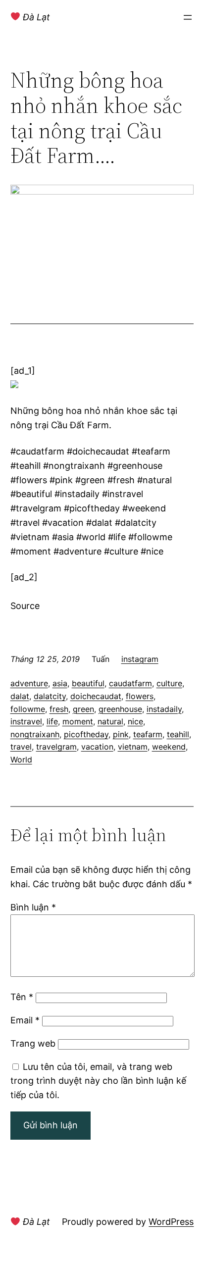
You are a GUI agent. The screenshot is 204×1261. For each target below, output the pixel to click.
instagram (139, 659)
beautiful (88, 683)
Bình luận (33, 907)
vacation (97, 747)
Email (25, 1020)
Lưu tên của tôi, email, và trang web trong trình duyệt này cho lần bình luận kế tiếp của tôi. (98, 1081)
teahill (178, 734)
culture (169, 683)
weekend (169, 747)
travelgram (56, 747)
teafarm (147, 734)
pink (121, 734)
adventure (29, 683)
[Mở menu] (188, 17)
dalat (19, 696)
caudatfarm (130, 683)
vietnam (133, 747)
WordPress (171, 1221)
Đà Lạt (35, 17)
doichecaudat (95, 696)
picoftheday (86, 734)
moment (77, 721)
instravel (26, 721)
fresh (59, 709)
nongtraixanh (34, 734)
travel (21, 747)
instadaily (164, 709)
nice (135, 721)
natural (110, 721)
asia (59, 683)
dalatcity (50, 696)
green (83, 709)
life (52, 721)
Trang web (32, 1043)
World (21, 759)
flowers (139, 696)
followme (27, 709)
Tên (21, 997)
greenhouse (120, 709)
